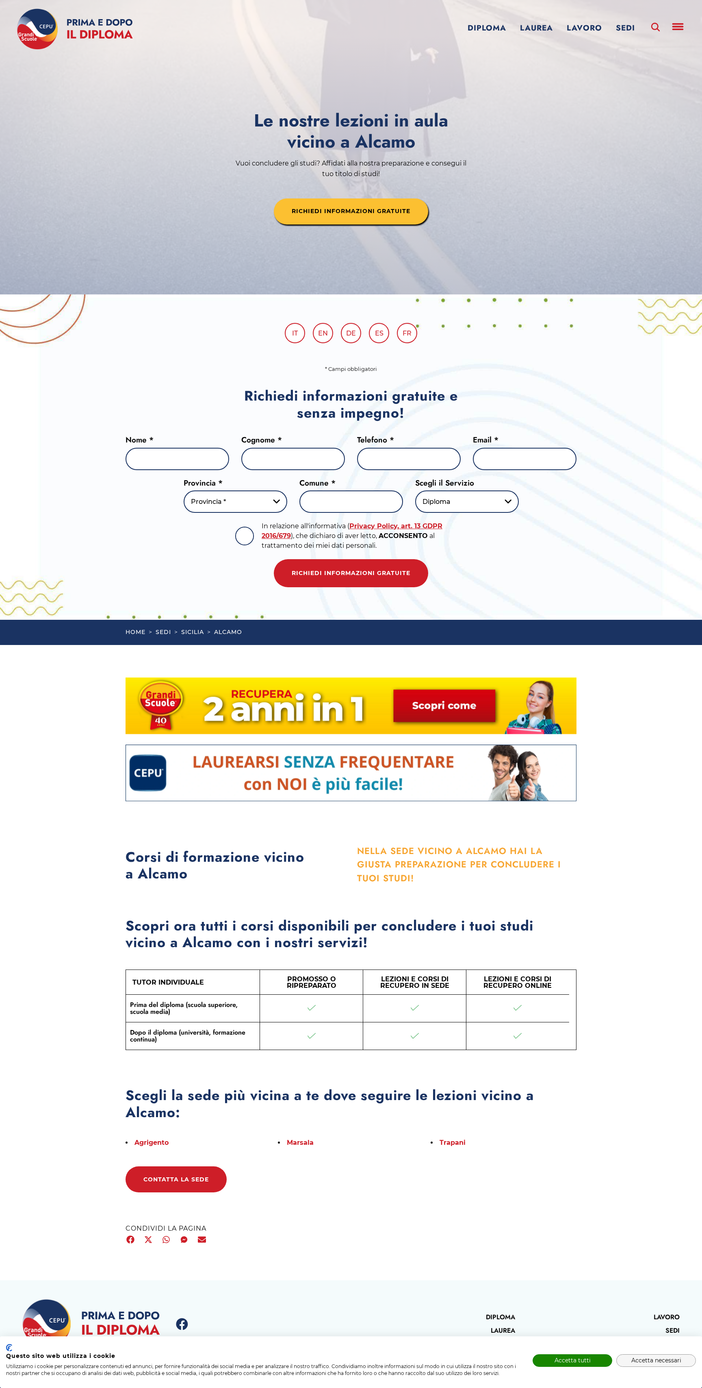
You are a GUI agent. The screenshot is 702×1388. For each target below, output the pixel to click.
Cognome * (261, 440)
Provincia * (203, 483)
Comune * (317, 483)
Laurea (536, 28)
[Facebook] (182, 1324)
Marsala (300, 1142)
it (295, 333)
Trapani (453, 1142)
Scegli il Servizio (444, 483)
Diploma (487, 28)
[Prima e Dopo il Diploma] (74, 29)
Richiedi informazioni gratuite (351, 573)
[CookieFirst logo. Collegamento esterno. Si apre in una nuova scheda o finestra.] (9, 1347)
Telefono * (375, 440)
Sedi (625, 28)
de (351, 333)
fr (407, 333)
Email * (485, 440)
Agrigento (151, 1142)
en (323, 333)
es (379, 333)
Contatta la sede (176, 1179)
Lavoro (584, 28)
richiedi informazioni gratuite (351, 211)
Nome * (140, 440)
